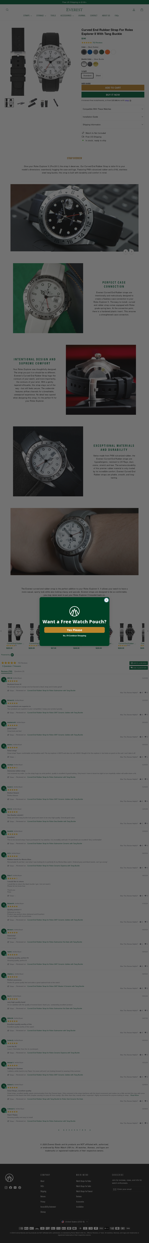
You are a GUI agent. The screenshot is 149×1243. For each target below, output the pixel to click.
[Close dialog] (106, 600)
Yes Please (74, 630)
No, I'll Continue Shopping (74, 636)
